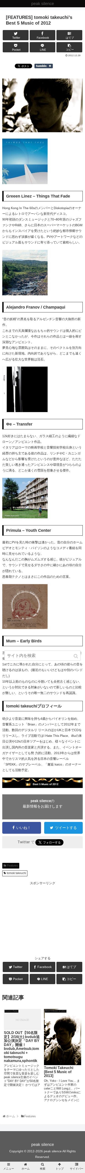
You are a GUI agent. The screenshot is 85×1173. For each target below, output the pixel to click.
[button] (76, 656)
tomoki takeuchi (16, 873)
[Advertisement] (42, 918)
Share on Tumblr (43, 66)
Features (12, 865)
